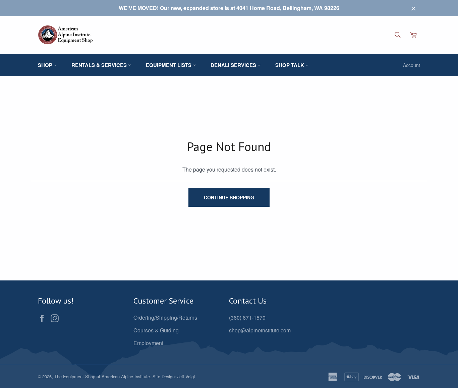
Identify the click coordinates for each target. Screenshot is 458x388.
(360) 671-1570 (247, 317)
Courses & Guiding (156, 330)
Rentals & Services (99, 65)
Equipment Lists (169, 65)
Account (411, 65)
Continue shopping (229, 197)
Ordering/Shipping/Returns (165, 317)
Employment (148, 343)
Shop (46, 65)
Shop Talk (290, 65)
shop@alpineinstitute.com (260, 330)
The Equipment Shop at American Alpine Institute (102, 376)
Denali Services (234, 65)
